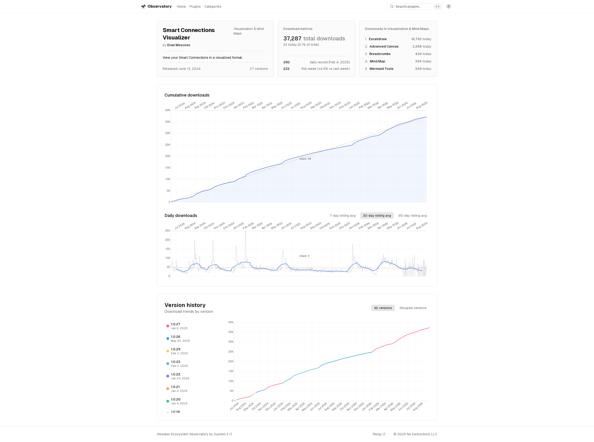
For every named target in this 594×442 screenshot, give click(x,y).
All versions (383, 308)
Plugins (195, 6)
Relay (377, 434)
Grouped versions (413, 308)
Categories (212, 6)
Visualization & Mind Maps (249, 31)
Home (181, 6)
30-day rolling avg (377, 215)
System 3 (221, 434)
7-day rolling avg (342, 215)
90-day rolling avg (412, 215)
